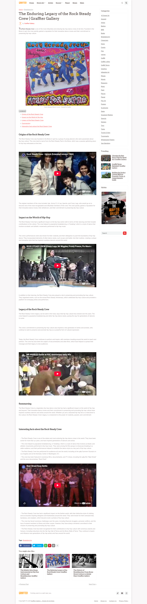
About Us (103, 601)
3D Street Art (105, 15)
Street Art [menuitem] (40, 3)
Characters (104, 40)
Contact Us (112, 601)
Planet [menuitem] (67, 3)
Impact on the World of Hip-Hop (32, 117)
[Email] (53, 545)
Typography (105, 136)
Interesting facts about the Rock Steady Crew (37, 126)
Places (103, 93)
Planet (103, 97)
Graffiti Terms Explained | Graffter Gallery (118, 166)
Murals (103, 79)
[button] (122, 3)
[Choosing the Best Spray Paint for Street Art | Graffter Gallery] (106, 158)
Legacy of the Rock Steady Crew (33, 120)
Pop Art (103, 101)
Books (103, 33)
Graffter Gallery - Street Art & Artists (42, 601)
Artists (103, 22)
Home (21, 9)
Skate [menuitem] (82, 3)
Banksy (103, 26)
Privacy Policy (123, 601)
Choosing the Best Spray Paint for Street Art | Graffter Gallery (119, 157)
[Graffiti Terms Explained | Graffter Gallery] (106, 166)
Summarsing (26, 123)
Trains (103, 129)
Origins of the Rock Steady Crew (32, 114)
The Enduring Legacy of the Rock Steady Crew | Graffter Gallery (57, 572)
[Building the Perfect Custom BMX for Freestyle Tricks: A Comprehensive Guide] (106, 175)
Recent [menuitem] (58, 3)
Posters (103, 104)
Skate (103, 111)
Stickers (103, 122)
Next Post (92, 584)
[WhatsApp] (45, 545)
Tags (102, 125)
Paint (102, 90)
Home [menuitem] (31, 3)
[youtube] (122, 593)
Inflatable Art (105, 72)
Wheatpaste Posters (107, 140)
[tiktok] (117, 593)
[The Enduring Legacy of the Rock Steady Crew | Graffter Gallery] (57, 561)
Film (102, 51)
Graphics (104, 69)
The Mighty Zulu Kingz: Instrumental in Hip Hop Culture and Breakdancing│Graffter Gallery (29, 574)
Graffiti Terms (105, 65)
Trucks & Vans (105, 132)
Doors (103, 44)
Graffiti (103, 58)
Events (103, 47)
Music (103, 86)
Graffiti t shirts (105, 61)
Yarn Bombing (105, 143)
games (103, 54)
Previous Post (24, 584)
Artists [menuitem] (50, 3)
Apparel (103, 19)
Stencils (103, 118)
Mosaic (103, 76)
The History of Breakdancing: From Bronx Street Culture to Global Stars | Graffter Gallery (83, 573)
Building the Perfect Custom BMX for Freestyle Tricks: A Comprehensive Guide (119, 176)
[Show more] (57, 545)
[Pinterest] (49, 545)
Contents (22, 111)
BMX (102, 30)
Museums (104, 83)
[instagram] (126, 593)
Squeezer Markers (107, 115)
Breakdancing (28, 9)
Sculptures (104, 108)
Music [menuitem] (75, 3)
